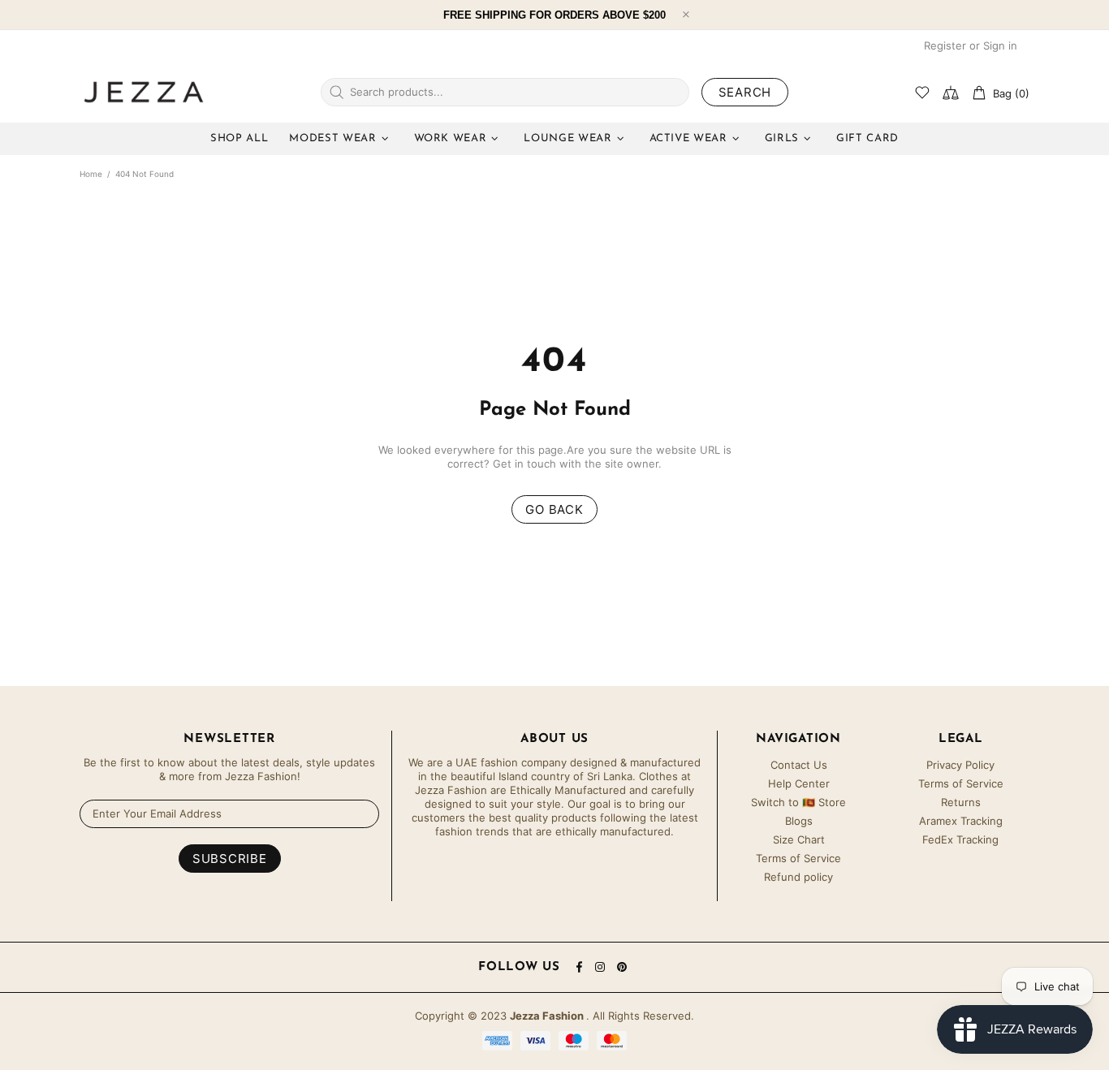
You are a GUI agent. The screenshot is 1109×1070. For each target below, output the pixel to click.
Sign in (1000, 45)
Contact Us (798, 764)
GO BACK (554, 509)
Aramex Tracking (961, 820)
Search (745, 92)
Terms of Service (798, 858)
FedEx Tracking (960, 839)
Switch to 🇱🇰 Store (798, 802)
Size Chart (799, 839)
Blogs (799, 820)
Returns (961, 802)
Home (91, 174)
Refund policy (798, 876)
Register (945, 45)
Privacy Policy (960, 764)
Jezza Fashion (144, 91)
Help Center (799, 783)
